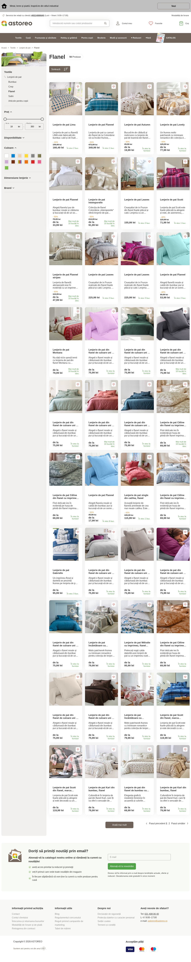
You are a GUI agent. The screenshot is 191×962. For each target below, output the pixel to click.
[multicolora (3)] (19, 161)
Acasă (4, 48)
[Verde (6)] (6, 167)
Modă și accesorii (118, 38)
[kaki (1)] (39, 155)
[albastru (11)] (13, 155)
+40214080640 (37, 15)
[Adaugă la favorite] (78, 86)
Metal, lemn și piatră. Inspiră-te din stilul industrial (34, 6)
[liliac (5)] (6, 161)
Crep (10, 86)
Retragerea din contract (23, 928)
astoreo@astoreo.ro (157, 921)
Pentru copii (87, 38)
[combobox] (75, 23)
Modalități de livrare (180, 15)
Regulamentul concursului (68, 917)
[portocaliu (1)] (26, 161)
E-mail (113, 857)
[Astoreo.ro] (23, 23)
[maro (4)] (13, 161)
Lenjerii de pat (24, 48)
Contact (16, 914)
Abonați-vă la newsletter (122, 866)
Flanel (11, 91)
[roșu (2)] (32, 161)
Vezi (173, 6)
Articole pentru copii (18, 101)
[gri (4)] (32, 155)
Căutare (104, 23)
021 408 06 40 (152, 914)
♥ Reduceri (136, 38)
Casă (28, 38)
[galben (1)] (26, 155)
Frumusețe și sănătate (45, 38)
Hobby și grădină (69, 38)
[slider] (5, 119)
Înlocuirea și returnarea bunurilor (28, 921)
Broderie (101, 38)
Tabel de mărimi (63, 928)
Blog (57, 914)
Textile (18, 38)
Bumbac (12, 82)
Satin (11, 96)
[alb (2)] (6, 155)
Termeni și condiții (107, 925)
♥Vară (148, 38)
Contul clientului (20, 917)
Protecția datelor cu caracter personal (116, 917)
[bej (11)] (19, 155)
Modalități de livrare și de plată (27, 925)
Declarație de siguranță (109, 914)
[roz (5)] (39, 161)
